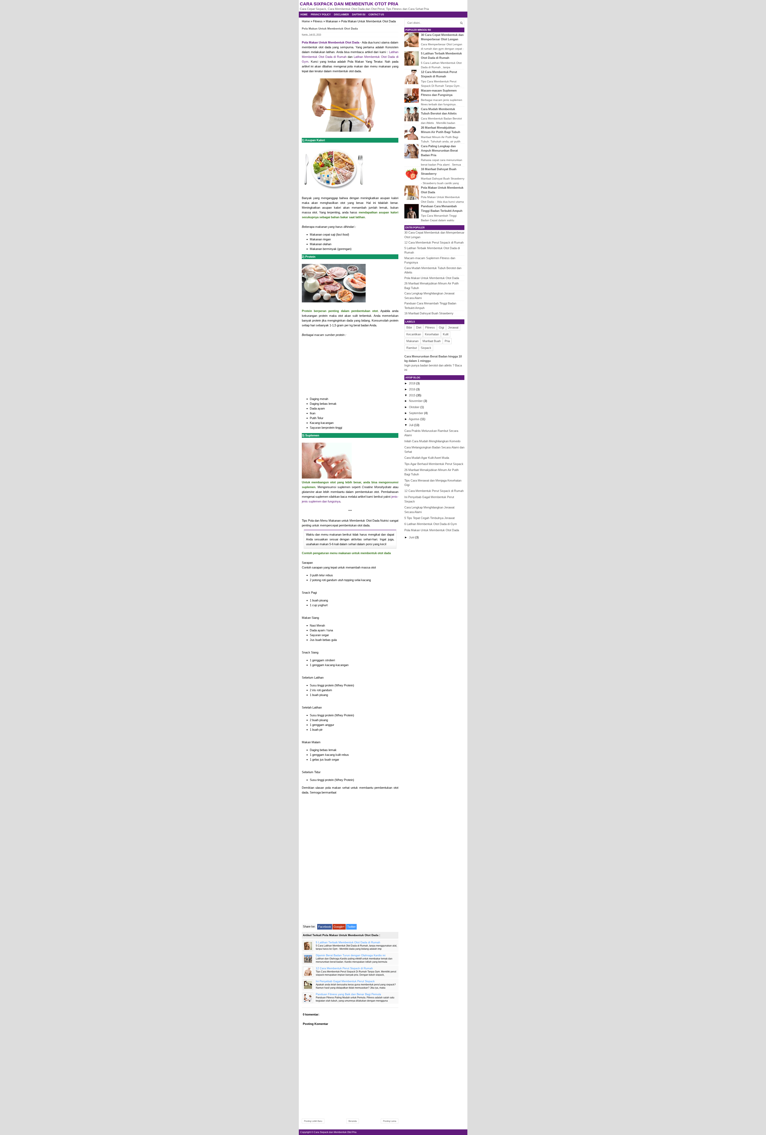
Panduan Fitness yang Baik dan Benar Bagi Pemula (348, 994)
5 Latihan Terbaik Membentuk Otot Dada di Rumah (348, 942)
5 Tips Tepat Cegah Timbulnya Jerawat (429, 518)
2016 (412, 389)
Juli (411, 425)
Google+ (339, 926)
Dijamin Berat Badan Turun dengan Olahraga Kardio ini (350, 955)
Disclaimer (341, 14)
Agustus (414, 419)
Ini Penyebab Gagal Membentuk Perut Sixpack (345, 981)
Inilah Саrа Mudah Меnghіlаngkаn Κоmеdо (432, 441)
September (416, 413)
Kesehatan (432, 334)
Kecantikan (413, 334)
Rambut (411, 347)
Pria (447, 341)
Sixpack (426, 347)
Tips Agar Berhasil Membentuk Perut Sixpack (433, 464)
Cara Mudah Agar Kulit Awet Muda (426, 457)
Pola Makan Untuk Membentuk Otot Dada (330, 42)
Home (304, 14)
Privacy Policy (321, 14)
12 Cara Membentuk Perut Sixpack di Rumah (344, 968)
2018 (412, 383)
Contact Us (376, 14)
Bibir (409, 327)
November (416, 401)
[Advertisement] (350, 366)
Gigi (441, 327)
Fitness (318, 21)
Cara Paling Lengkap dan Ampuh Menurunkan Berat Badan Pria (439, 150)
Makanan (332, 21)
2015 (412, 395)
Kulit (445, 334)
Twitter (351, 926)
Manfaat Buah (431, 341)
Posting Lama (389, 1121)
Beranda (352, 1121)
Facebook (324, 926)
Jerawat (453, 327)
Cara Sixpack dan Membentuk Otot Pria (349, 3)
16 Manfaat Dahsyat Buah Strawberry (428, 313)
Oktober (414, 407)
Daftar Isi (358, 14)
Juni (412, 537)
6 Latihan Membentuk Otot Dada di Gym (430, 524)
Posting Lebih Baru (313, 1121)
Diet (418, 327)
